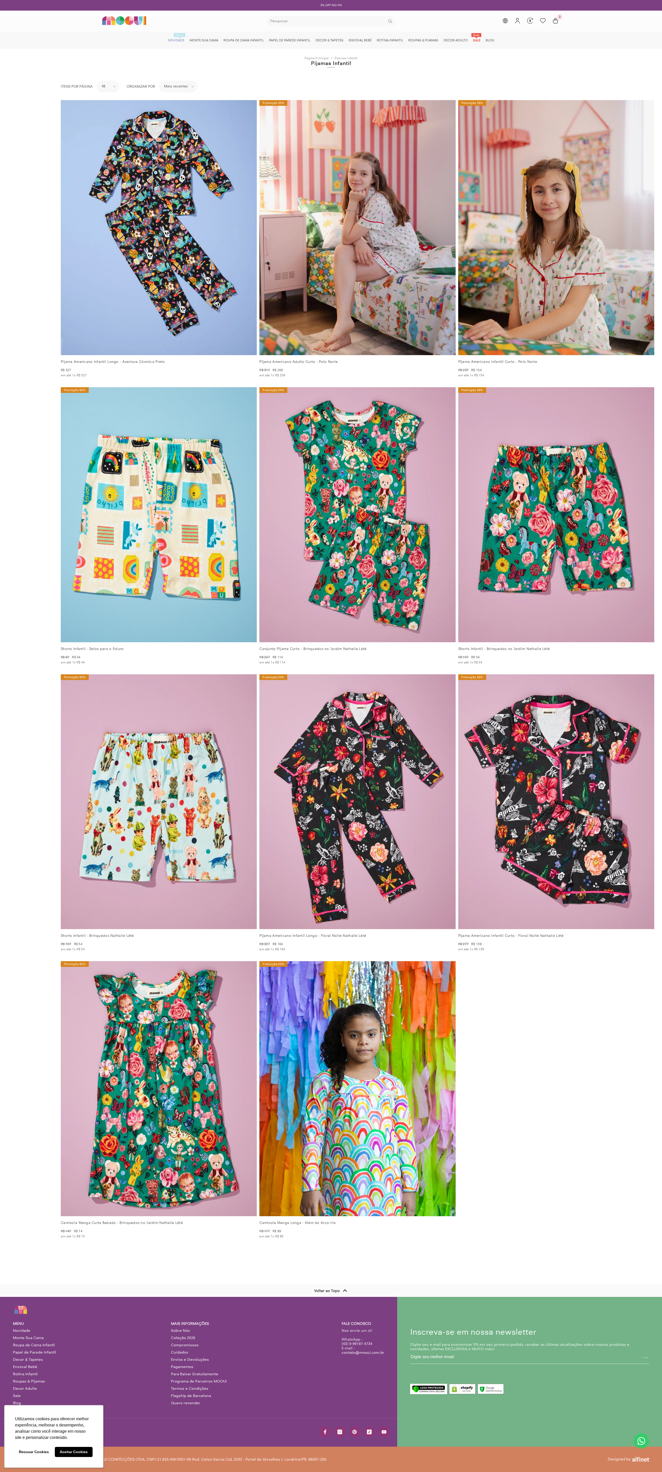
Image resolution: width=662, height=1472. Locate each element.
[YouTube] (384, 1431)
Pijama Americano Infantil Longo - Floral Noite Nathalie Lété (312, 935)
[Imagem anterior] (69, 227)
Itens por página (77, 86)
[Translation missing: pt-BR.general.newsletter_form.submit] (644, 1357)
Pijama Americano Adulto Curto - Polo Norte (298, 362)
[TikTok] (369, 1431)
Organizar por (141, 86)
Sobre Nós (180, 1330)
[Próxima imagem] (248, 227)
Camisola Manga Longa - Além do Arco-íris (297, 1223)
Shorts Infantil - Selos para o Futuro (92, 649)
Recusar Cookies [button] (34, 1452)
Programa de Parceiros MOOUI (199, 1381)
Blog (17, 1403)
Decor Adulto (25, 1388)
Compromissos (185, 1345)
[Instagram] (339, 1431)
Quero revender (185, 1403)
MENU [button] (18, 1323)
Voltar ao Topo (327, 1290)
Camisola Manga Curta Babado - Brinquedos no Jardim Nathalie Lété (122, 1223)
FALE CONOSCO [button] (356, 1323)
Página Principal (316, 58)
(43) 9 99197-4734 (357, 1343)
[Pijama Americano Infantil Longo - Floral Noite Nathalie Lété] (357, 801)
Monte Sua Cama (28, 1337)
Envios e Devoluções (190, 1359)
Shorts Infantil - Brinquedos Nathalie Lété (97, 935)
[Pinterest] (354, 1431)
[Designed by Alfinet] (640, 1459)
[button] (107, 86)
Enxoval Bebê (25, 1366)
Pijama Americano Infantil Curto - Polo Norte (497, 362)
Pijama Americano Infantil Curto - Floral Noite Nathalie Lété (511, 935)
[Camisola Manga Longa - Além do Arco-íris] (357, 1088)
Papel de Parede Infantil (34, 1352)
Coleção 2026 (183, 1337)
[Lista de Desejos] (542, 20)
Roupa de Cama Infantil (34, 1345)
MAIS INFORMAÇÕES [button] (190, 1323)
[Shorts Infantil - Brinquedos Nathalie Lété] (159, 801)
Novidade (21, 1330)
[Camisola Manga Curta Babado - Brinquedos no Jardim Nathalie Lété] (159, 1088)
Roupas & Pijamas (29, 1381)
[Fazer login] (517, 20)
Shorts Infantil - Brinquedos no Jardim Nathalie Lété (504, 649)
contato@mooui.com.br (363, 1352)
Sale (17, 1395)
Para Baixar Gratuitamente (194, 1374)
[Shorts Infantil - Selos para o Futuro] (159, 514)
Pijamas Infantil (346, 58)
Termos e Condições (189, 1388)
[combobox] (327, 21)
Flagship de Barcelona (191, 1395)
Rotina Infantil (25, 1374)
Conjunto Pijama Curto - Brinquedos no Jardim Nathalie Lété (312, 649)
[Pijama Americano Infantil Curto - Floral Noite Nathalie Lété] (556, 801)
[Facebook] (325, 1431)
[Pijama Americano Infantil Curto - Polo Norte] (556, 227)
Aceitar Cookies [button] (74, 1452)
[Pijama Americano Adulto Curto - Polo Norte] (357, 227)
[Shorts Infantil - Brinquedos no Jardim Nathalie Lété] (556, 514)
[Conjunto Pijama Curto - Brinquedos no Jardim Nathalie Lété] (357, 514)
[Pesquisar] (331, 21)
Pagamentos (182, 1366)
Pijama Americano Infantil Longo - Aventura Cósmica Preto (113, 362)
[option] (331, 5)
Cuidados (179, 1352)
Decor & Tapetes (28, 1359)
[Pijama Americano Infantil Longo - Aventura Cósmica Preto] (159, 227)
